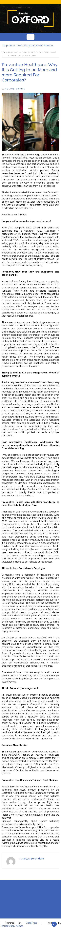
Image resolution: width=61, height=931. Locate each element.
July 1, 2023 (9, 89)
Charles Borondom (32, 858)
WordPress (31, 922)
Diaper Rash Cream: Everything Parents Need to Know (29, 45)
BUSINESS (20, 89)
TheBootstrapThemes (11, 926)
